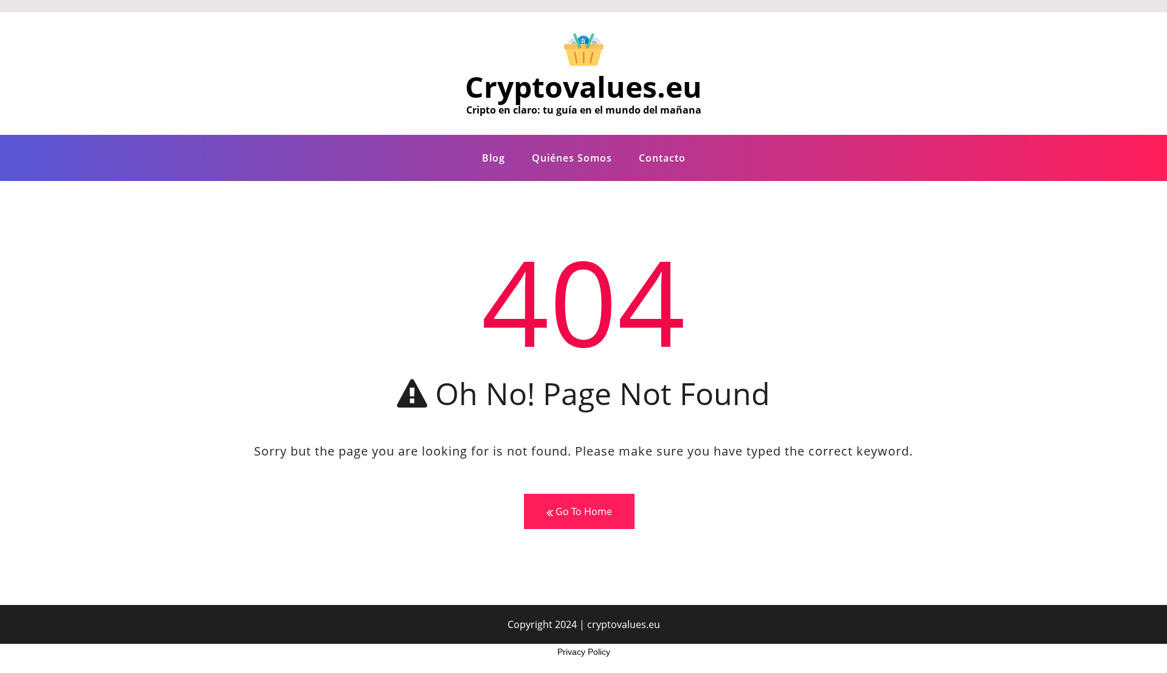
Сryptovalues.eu (583, 86)
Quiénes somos (572, 158)
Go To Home (582, 511)
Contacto (662, 158)
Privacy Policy (583, 652)
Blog (493, 158)
